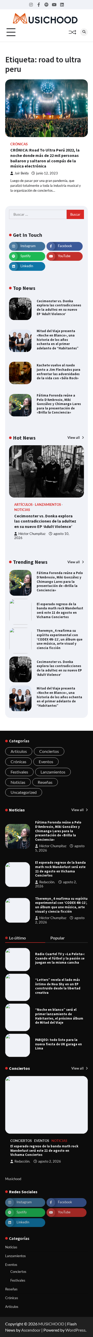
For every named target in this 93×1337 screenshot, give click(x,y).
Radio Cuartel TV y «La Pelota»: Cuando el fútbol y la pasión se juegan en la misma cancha (60, 958)
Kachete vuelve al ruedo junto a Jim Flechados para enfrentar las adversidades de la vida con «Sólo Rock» (58, 371)
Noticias (22, 510)
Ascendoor (31, 1329)
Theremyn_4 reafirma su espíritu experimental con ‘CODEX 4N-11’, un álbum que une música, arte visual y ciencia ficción (59, 639)
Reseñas (45, 782)
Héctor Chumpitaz (31, 534)
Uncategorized (24, 792)
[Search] (84, 32)
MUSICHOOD (51, 1323)
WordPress (75, 1329)
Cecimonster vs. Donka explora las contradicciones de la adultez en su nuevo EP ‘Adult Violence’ (59, 307)
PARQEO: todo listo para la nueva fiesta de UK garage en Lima (58, 1044)
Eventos (46, 761)
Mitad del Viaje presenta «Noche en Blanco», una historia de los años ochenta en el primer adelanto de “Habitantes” (58, 339)
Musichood (13, 1179)
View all (74, 437)
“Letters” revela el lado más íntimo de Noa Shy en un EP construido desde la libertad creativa (57, 986)
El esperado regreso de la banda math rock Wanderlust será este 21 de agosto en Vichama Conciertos (60, 610)
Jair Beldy (21, 173)
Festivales (19, 771)
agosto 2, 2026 (49, 1161)
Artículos (23, 505)
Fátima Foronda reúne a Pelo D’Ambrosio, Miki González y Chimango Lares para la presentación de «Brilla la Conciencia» (59, 404)
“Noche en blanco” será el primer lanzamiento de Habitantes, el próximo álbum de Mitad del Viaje (59, 1015)
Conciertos (49, 751)
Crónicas (19, 144)
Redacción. (47, 882)
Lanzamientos (48, 505)
